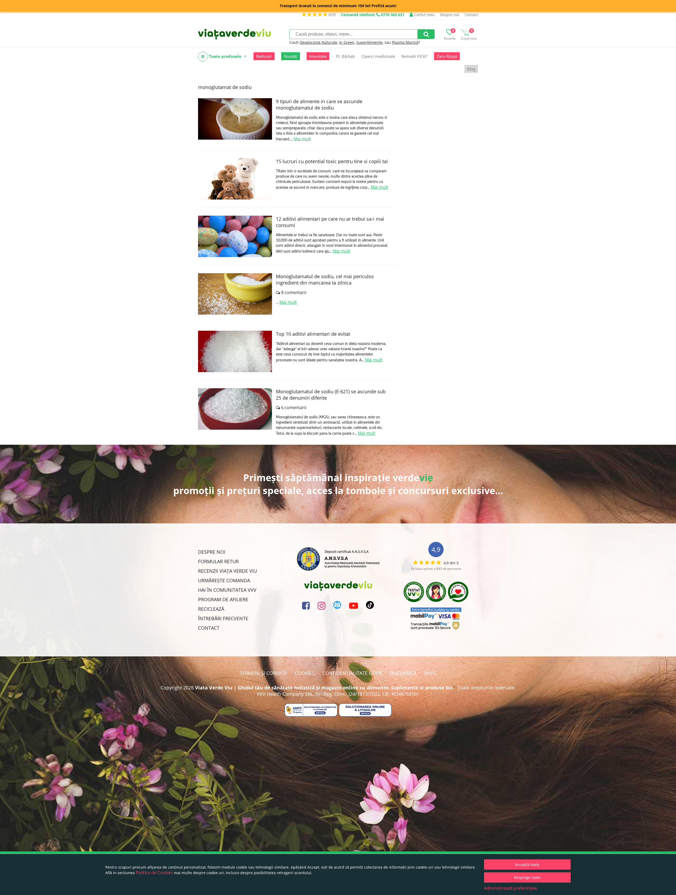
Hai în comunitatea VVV (227, 590)
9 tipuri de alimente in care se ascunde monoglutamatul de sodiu (319, 104)
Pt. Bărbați (345, 56)
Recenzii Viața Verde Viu (227, 571)
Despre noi (449, 14)
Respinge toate (527, 877)
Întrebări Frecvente (223, 618)
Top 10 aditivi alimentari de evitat (313, 334)
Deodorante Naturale (318, 42)
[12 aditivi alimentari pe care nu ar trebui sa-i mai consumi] (235, 236)
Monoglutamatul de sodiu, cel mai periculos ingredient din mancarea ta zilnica (325, 279)
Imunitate (318, 56)
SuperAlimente (369, 42)
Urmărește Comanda (224, 580)
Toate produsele (225, 56)
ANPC (430, 673)
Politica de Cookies (154, 872)
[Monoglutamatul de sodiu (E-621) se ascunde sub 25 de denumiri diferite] (235, 409)
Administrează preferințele (510, 888)
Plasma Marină (405, 42)
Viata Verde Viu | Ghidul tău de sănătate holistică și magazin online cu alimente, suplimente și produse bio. (324, 687)
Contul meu (424, 14)
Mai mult (302, 139)
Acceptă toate (527, 864)
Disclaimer (402, 673)
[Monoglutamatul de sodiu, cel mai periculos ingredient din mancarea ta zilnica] (235, 294)
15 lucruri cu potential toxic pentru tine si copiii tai (332, 161)
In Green (346, 42)
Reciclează (211, 609)
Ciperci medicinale (378, 56)
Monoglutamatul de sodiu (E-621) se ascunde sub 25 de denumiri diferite (331, 394)
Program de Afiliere (223, 599)
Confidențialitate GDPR (352, 673)
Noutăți (290, 56)
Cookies (304, 673)
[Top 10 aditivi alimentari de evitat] (235, 351)
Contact (471, 14)
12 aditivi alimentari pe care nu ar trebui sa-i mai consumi (330, 222)
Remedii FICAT (414, 56)
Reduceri (264, 56)
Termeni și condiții (263, 673)
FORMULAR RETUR (218, 561)
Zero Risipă (447, 56)
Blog (471, 69)
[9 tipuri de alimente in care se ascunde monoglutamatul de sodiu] (235, 119)
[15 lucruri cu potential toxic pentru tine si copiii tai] (235, 179)
